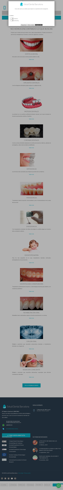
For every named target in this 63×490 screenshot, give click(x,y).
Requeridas (23, 24)
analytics (16, 18)
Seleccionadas (31, 24)
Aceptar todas (39, 24)
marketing (16, 20)
